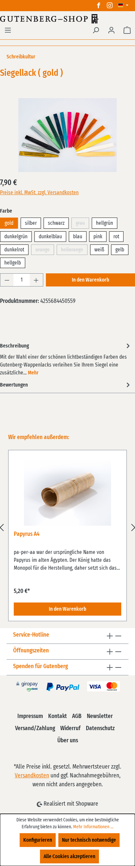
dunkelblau (50, 236)
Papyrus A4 (27, 534)
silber (31, 223)
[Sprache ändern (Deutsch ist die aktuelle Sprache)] (123, 5)
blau (77, 236)
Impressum (30, 716)
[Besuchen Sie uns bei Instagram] (110, 6)
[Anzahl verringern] (7, 279)
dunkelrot (14, 249)
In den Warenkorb (90, 280)
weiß (99, 249)
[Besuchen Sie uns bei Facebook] (99, 6)
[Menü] (8, 30)
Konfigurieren (37, 840)
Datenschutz (100, 728)
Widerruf (70, 728)
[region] (67, 527)
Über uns (67, 741)
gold (9, 223)
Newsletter (100, 716)
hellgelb (12, 262)
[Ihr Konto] (111, 30)
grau (82, 225)
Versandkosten (32, 776)
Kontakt (57, 716)
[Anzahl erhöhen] (36, 279)
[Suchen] (96, 30)
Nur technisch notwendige (89, 840)
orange (44, 251)
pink (97, 236)
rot (116, 236)
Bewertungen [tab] (14, 385)
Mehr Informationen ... (93, 827)
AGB (77, 716)
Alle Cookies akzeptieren (69, 856)
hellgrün (104, 223)
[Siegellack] (67, 135)
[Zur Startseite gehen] (67, 19)
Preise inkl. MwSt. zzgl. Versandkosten (39, 192)
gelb (119, 249)
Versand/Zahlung (35, 728)
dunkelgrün (16, 236)
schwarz (56, 223)
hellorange (74, 251)
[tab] (66, 358)
